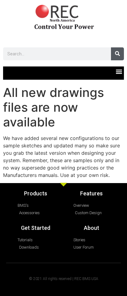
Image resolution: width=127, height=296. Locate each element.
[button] (119, 71)
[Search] (117, 53)
